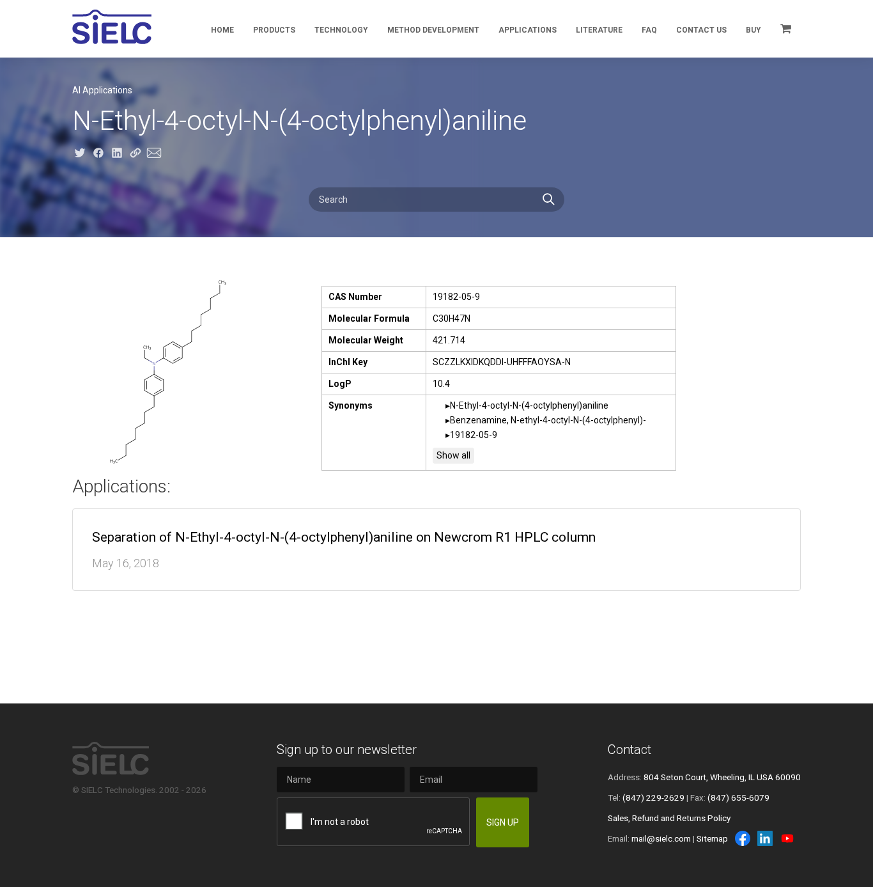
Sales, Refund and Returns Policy (669, 818)
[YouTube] (787, 838)
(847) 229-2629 (653, 797)
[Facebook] (742, 838)
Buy (753, 30)
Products (274, 30)
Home (222, 30)
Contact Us (701, 30)
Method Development (433, 30)
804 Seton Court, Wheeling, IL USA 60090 (722, 777)
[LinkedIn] (765, 838)
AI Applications (102, 90)
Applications (527, 30)
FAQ (649, 30)
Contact (629, 749)
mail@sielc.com (661, 838)
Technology (341, 30)
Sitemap (712, 838)
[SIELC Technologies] (111, 27)
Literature (599, 30)
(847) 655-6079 (738, 797)
